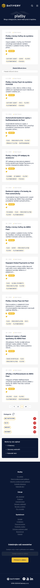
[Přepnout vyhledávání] (32, 6)
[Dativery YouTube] (27, 578)
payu (20, 103)
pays (26, 321)
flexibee (9, 176)
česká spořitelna (12, 359)
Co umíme (20, 476)
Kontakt (20, 519)
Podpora (20, 499)
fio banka (9, 212)
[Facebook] (24, 579)
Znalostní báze (20, 502)
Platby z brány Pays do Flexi (17, 301)
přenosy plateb (11, 143)
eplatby (9, 396)
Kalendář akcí (12, 453)
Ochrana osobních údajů (20, 529)
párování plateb (17, 140)
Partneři (20, 534)
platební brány (11, 61)
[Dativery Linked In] (31, 578)
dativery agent (11, 58)
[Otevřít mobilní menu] (37, 5)
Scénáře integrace (20, 484)
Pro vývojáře (20, 509)
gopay (21, 58)
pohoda (21, 61)
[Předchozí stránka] (10, 406)
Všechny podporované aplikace (20, 481)
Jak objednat (20, 497)
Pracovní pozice (20, 524)
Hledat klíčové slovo (19, 68)
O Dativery (10, 445)
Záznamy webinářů (13, 449)
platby (27, 58)
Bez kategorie (10, 418)
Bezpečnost (20, 532)
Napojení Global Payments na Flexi (20, 263)
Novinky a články (20, 506)
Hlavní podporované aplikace (20, 479)
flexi (8, 140)
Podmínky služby (20, 527)
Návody (11, 51)
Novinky (8, 432)
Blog (6, 423)
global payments (18, 283)
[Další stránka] (29, 406)
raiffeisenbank (24, 143)
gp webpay (17, 176)
